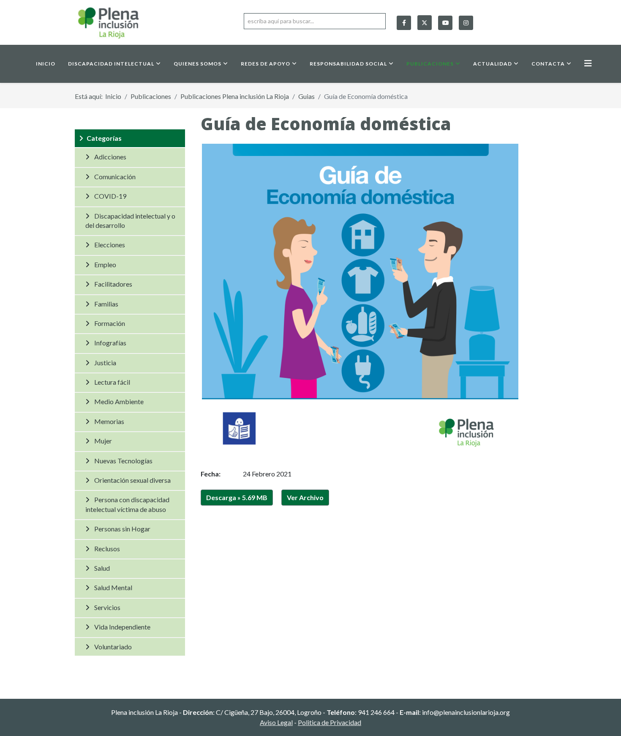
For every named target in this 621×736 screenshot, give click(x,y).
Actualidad (492, 63)
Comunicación (115, 176)
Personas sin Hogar (122, 529)
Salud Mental (113, 587)
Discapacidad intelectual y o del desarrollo (130, 220)
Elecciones (109, 245)
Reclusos (107, 548)
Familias (106, 304)
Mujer (103, 441)
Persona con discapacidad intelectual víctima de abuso (127, 504)
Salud (102, 568)
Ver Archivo (305, 497)
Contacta (548, 63)
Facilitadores (113, 284)
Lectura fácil (112, 382)
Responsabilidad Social (348, 63)
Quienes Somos (197, 63)
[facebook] (404, 23)
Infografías (110, 343)
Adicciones (110, 157)
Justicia (105, 362)
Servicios (107, 607)
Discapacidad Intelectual (111, 63)
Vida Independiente (122, 627)
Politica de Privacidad (329, 722)
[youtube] (445, 23)
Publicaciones (430, 63)
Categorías (104, 138)
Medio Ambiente (119, 401)
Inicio (45, 63)
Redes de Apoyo (265, 63)
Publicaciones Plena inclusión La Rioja (234, 96)
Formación (109, 323)
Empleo (105, 264)
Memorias (109, 421)
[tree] (130, 392)
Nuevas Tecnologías (123, 461)
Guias (306, 96)
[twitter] (425, 21)
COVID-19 (110, 196)
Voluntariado (113, 647)
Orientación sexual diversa (132, 480)
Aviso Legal (276, 722)
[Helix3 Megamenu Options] (588, 63)
